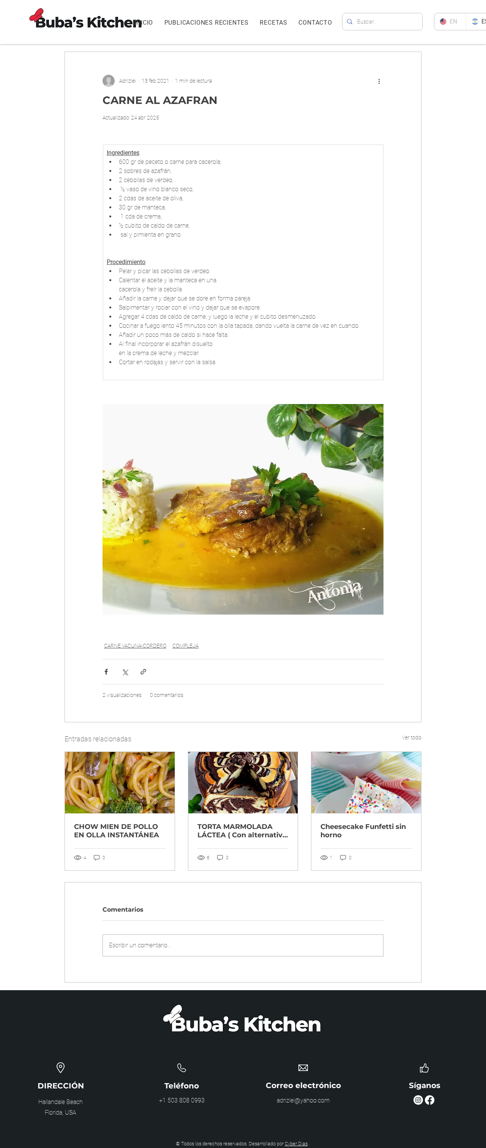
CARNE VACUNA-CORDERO (135, 646)
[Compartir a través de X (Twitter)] (124, 671)
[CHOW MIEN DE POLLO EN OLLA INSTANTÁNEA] (120, 782)
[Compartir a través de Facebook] (106, 671)
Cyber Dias (296, 1143)
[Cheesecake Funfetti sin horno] (366, 782)
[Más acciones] (378, 80)
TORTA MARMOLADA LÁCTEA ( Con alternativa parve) (242, 830)
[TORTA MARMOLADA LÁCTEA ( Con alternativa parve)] (243, 782)
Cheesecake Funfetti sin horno (363, 830)
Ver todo (411, 737)
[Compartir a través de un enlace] (143, 671)
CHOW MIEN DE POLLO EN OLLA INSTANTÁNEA (116, 830)
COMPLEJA (185, 646)
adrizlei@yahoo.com (303, 1100)
